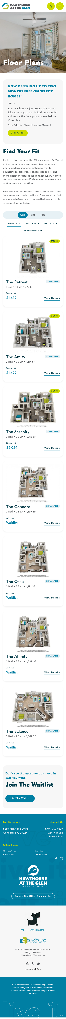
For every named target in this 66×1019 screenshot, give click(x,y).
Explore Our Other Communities (33, 896)
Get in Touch (55, 833)
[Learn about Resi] (33, 969)
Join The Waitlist (20, 798)
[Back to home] (16, 6)
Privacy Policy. (27, 956)
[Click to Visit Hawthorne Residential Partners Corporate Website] (33, 940)
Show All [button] (14, 224)
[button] (60, 6)
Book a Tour (56, 836)
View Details (52, 298)
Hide (10, 104)
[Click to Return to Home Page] (33, 876)
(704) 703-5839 (54, 829)
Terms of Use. (39, 956)
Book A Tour (18, 133)
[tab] (23, 215)
